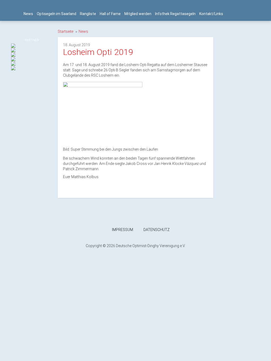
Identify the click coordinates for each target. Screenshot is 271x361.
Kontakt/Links (211, 14)
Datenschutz (156, 230)
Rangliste (88, 14)
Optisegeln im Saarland (56, 14)
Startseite (65, 31)
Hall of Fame (110, 14)
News (28, 14)
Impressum (122, 230)
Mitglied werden (137, 14)
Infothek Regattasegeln (175, 14)
